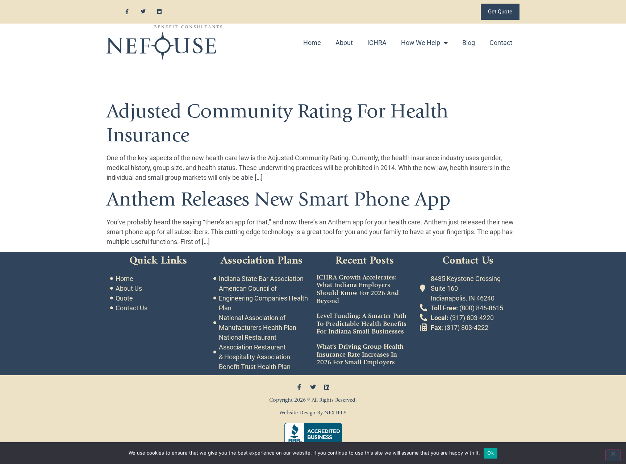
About (344, 42)
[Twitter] (143, 12)
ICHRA (377, 42)
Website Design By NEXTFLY (313, 413)
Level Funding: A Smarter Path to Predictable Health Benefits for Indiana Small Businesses (361, 323)
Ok (490, 453)
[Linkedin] (159, 12)
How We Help (420, 42)
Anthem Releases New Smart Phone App (279, 199)
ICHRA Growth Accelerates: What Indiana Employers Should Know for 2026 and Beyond (358, 289)
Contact (500, 42)
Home (312, 42)
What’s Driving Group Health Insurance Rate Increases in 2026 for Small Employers (360, 354)
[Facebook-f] (127, 12)
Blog (468, 42)
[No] (613, 455)
